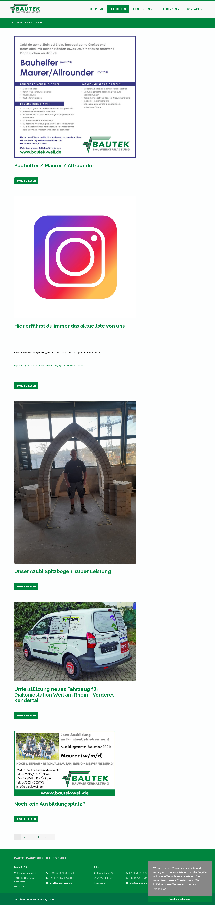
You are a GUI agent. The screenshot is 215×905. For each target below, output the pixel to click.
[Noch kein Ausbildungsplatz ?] (64, 765)
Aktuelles (118, 9)
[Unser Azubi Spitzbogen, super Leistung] (75, 484)
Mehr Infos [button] (160, 888)
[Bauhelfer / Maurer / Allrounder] (75, 99)
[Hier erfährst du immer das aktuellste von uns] (75, 259)
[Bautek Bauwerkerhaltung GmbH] (24, 10)
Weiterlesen (27, 180)
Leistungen (142, 9)
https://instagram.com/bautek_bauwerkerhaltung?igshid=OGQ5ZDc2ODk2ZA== (50, 365)
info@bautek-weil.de (61, 883)
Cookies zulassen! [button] (180, 899)
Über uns (96, 9)
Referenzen (169, 9)
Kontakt (193, 9)
